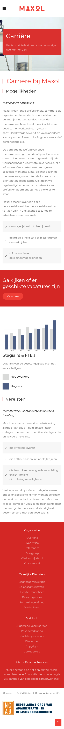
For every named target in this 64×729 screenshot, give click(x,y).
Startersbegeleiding (32, 602)
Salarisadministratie (32, 587)
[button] (4, 8)
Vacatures (13, 296)
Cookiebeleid (32, 651)
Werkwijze (32, 542)
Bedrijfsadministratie (32, 581)
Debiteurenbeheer (32, 592)
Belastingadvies (32, 597)
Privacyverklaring (32, 631)
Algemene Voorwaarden (32, 625)
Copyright (32, 646)
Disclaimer (32, 641)
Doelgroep (32, 553)
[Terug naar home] (32, 8)
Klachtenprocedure (32, 636)
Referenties (32, 548)
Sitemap (8, 693)
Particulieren (32, 607)
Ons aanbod (32, 563)
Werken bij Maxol (32, 558)
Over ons (32, 537)
